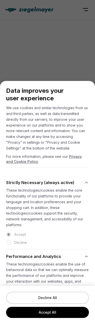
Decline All (47, 298)
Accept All (47, 312)
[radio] (8, 234)
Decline (20, 242)
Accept (20, 234)
